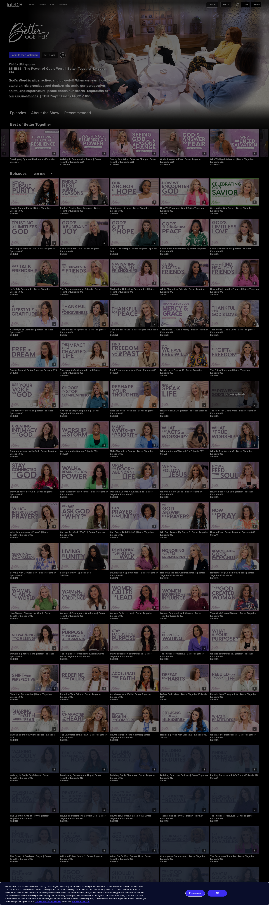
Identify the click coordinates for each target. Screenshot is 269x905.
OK (217, 893)
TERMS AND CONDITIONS (48, 902)
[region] (134, 893)
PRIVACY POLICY (81, 902)
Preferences (195, 893)
